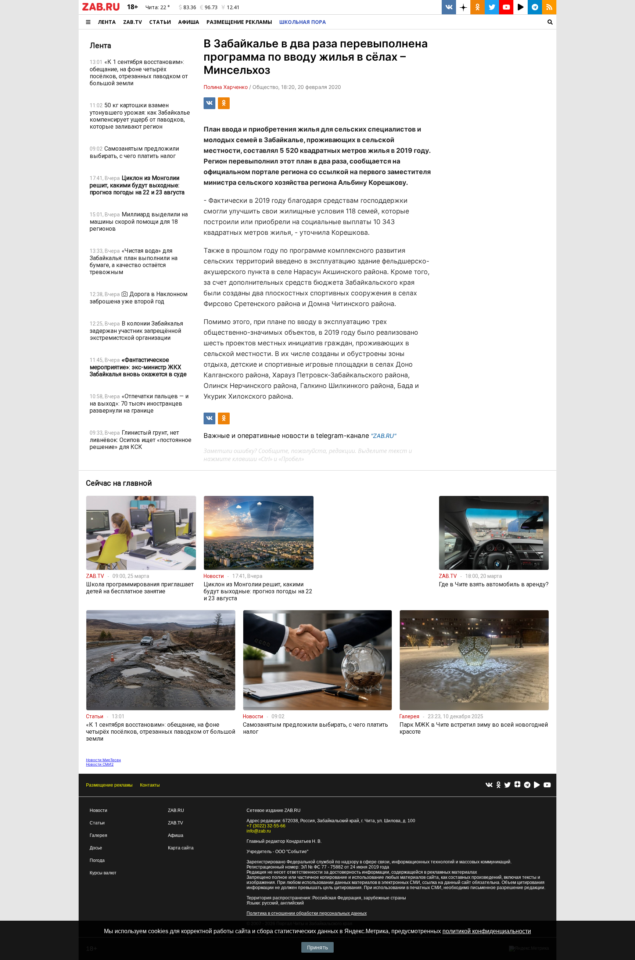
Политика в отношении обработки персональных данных (307, 913)
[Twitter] (507, 785)
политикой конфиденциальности (486, 931)
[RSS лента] (549, 7)
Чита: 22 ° (158, 7)
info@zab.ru (259, 831)
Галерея (98, 835)
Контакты (150, 785)
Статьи (160, 21)
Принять (317, 947)
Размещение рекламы (109, 785)
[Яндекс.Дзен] (517, 785)
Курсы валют (103, 872)
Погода (97, 860)
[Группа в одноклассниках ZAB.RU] (477, 7)
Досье (96, 848)
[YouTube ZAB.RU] (506, 7)
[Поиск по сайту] (443, 22)
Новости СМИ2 (100, 764)
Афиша (188, 21)
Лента (107, 21)
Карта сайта (181, 848)
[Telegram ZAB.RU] (535, 7)
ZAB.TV (132, 21)
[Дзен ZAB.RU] (463, 7)
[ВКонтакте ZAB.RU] (449, 7)
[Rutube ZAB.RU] (520, 7)
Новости (98, 810)
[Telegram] (527, 785)
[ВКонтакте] (489, 785)
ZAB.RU (176, 810)
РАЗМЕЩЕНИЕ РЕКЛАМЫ (239, 21)
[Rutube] (537, 785)
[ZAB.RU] (100, 9)
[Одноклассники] (498, 785)
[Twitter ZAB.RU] (492, 7)
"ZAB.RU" (383, 435)
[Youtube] (547, 785)
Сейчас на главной (119, 483)
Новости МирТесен (103, 760)
